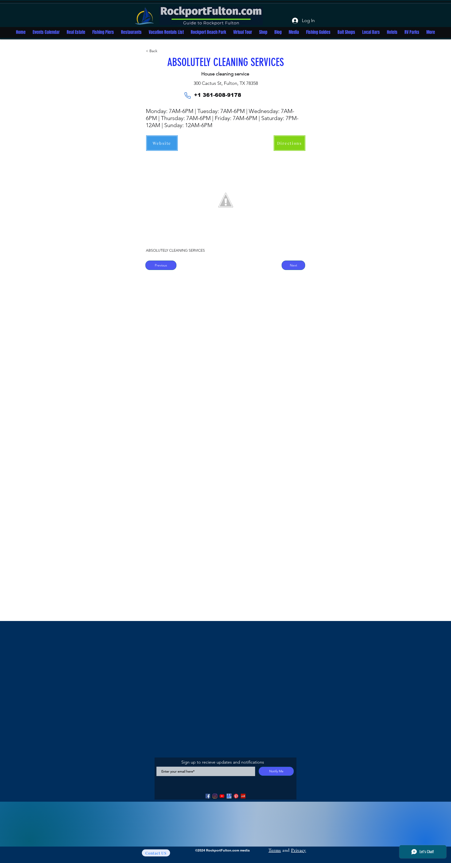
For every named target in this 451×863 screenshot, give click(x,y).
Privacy (298, 850)
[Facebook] (208, 796)
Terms (274, 850)
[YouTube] (222, 796)
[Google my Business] (229, 796)
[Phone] (187, 95)
